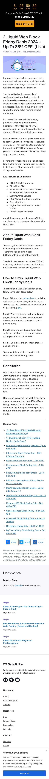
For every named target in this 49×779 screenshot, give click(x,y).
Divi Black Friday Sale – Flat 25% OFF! (25, 525)
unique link (28, 298)
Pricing (6, 745)
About (6, 696)
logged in (19, 585)
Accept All (24, 773)
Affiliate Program (10, 700)
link (19, 307)
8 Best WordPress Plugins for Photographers (17, 641)
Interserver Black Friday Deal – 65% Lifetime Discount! (23, 454)
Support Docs (9, 721)
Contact (6, 704)
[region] (24, 763)
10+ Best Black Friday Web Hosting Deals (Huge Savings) (23, 432)
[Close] (46, 750)
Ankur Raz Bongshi (11, 51)
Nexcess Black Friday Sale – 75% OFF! (25, 460)
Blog (5, 717)
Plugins (6, 602)
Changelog (8, 725)
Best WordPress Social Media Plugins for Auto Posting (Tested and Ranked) (23, 624)
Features (7, 741)
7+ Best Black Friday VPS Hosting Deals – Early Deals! (23, 439)
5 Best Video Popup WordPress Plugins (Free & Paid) (22, 607)
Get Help (7, 729)
